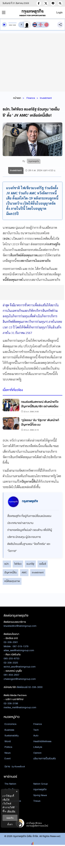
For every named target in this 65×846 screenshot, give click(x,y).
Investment (46, 98)
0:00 (10, 25)
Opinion (37, 753)
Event (7, 758)
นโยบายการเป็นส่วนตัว (44, 758)
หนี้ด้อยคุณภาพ (12, 581)
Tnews (36, 801)
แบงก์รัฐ (30, 564)
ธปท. (6, 564)
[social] (38, 3)
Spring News (40, 795)
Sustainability (11, 735)
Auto (35, 735)
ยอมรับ (10, 817)
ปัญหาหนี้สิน (10, 572)
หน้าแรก (17, 98)
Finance (30, 98)
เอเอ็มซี (42, 564)
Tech (36, 730)
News (7, 753)
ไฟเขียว (18, 564)
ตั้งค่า (10, 824)
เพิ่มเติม (11, 811)
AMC (24, 572)
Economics (10, 724)
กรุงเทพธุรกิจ (39, 789)
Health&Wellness (42, 741)
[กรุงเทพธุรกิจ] (32, 12)
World (7, 741)
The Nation (10, 784)
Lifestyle (37, 747)
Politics (8, 747)
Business (9, 730)
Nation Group (40, 784)
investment (38, 572)
